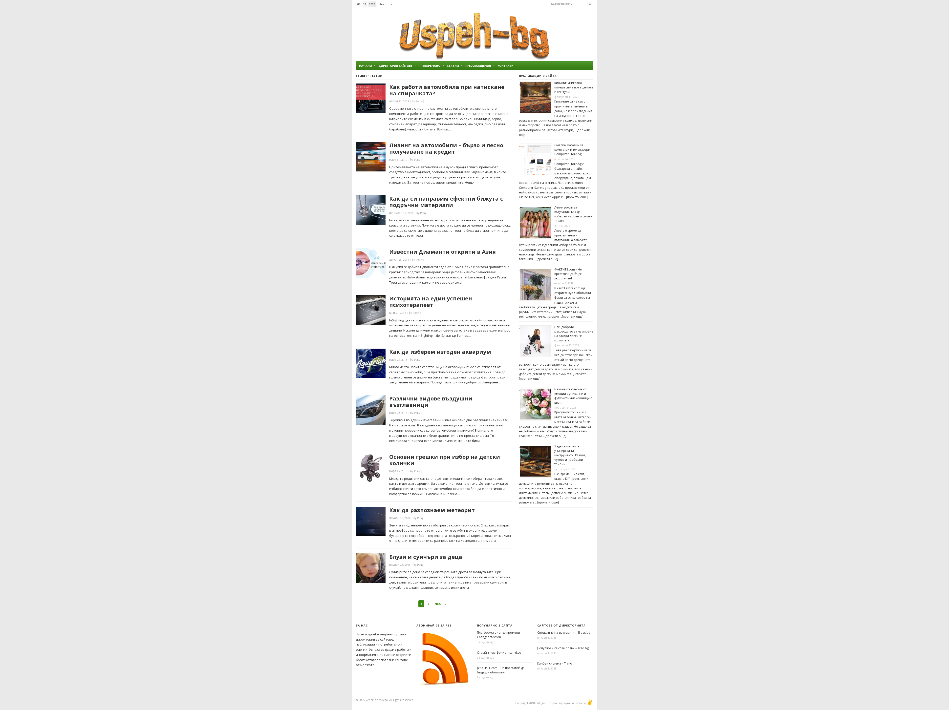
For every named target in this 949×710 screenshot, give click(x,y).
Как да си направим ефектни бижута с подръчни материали (446, 201)
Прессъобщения (478, 65)
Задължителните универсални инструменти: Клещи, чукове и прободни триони (570, 455)
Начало (365, 65)
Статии (453, 65)
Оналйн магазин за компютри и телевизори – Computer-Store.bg (573, 149)
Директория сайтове (395, 65)
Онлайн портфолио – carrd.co (499, 652)
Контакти (505, 65)
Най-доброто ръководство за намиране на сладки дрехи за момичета (573, 333)
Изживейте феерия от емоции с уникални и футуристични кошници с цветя (573, 396)
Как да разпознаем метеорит (432, 510)
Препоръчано (429, 65)
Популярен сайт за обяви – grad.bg (563, 648)
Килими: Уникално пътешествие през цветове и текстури (573, 87)
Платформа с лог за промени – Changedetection (499, 634)
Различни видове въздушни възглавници (430, 401)
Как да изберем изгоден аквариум (440, 351)
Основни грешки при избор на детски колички (444, 459)
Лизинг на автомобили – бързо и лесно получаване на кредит (446, 148)
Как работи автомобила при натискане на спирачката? (446, 90)
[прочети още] (577, 197)
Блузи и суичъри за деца (425, 556)
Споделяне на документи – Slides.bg (563, 632)
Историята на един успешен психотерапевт (430, 301)
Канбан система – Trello (554, 663)
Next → (441, 604)
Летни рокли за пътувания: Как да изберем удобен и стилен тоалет (573, 214)
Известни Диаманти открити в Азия (442, 251)
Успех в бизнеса (377, 700)
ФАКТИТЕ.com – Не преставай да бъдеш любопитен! (569, 273)
